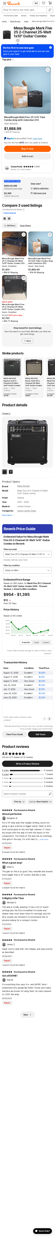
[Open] (48, 554)
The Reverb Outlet (11, 16)
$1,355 (42, 693)
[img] (28, 167)
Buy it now (27, 148)
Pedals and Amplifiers (38, 16)
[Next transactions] (49, 719)
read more (44, 839)
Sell (36, 3)
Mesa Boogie (23, 486)
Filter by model (10, 549)
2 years (46, 642)
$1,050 (42, 681)
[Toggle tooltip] (13, 60)
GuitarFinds (16, 166)
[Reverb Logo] (13, 3)
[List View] (9, 219)
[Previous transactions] (44, 719)
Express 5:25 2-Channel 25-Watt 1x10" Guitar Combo (12, 383)
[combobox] (25, 554)
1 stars (5, 786)
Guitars (24, 16)
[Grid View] (5, 219)
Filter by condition (12, 565)
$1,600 (42, 672)
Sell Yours (40, 734)
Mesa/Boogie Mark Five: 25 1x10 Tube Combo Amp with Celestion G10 (24, 118)
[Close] (50, 47)
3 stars (5, 778)
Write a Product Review (27, 763)
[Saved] (43, 3)
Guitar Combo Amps (26, 510)
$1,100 (42, 677)
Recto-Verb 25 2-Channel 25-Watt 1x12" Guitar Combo (33, 383)
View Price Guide (14, 734)
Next (26, 1014)
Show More (7, 515)
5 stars (5, 770)
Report (7, 848)
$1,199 (42, 689)
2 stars (5, 782)
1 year (36, 642)
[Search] (50, 10)
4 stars (5, 774)
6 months (26, 642)
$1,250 (42, 685)
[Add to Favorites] (17, 40)
